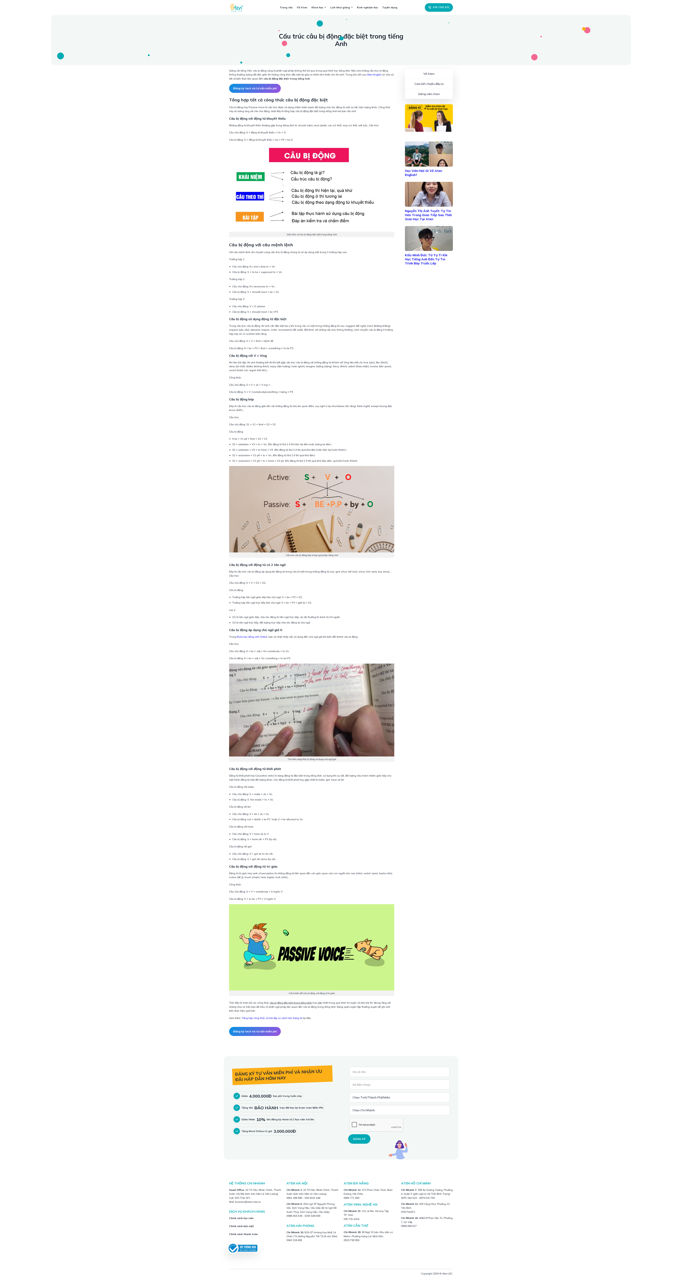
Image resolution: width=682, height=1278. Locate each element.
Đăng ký (359, 1139)
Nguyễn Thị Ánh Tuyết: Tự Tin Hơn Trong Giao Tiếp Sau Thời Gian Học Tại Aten (428, 215)
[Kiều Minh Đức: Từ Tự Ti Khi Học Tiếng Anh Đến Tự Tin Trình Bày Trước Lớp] (429, 238)
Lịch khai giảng (340, 7)
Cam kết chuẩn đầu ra (429, 84)
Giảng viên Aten (429, 94)
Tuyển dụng (389, 7)
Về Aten (302, 7)
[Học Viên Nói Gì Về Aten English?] (429, 154)
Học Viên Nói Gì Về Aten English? (423, 173)
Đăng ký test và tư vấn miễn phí (255, 88)
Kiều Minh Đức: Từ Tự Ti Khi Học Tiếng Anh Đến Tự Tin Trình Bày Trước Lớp (426, 259)
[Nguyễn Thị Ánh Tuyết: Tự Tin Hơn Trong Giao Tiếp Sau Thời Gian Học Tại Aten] (429, 194)
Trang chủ (286, 7)
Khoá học (317, 7)
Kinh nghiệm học (367, 7)
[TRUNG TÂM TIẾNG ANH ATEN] (238, 7)
